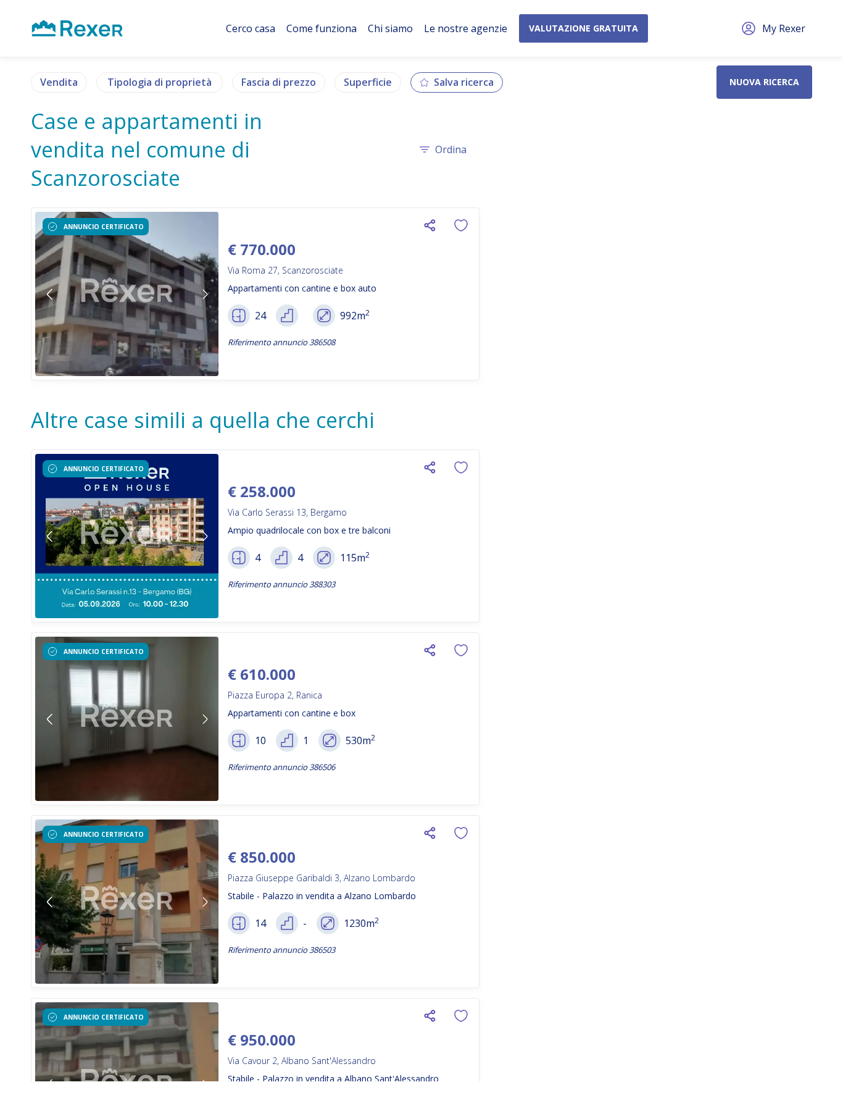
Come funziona (321, 28)
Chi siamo (390, 28)
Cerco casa (250, 28)
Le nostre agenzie (465, 28)
